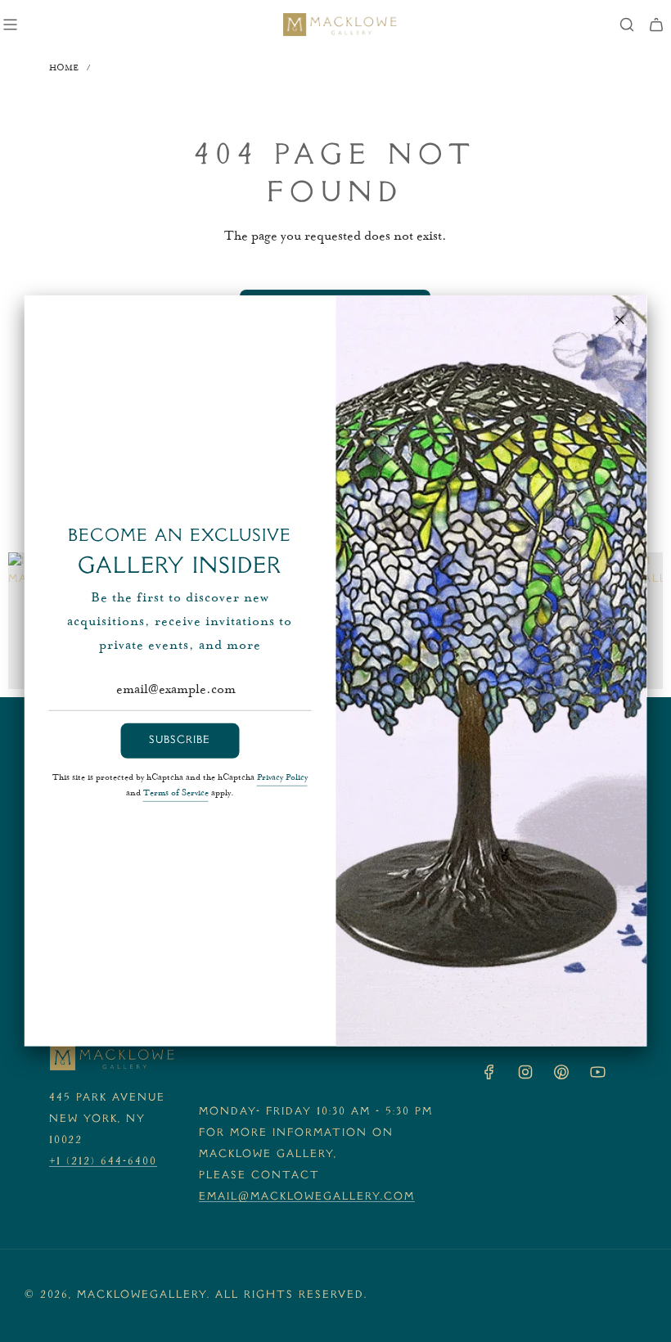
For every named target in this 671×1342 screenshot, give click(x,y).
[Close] (620, 320)
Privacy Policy (282, 778)
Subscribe (179, 740)
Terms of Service (176, 794)
